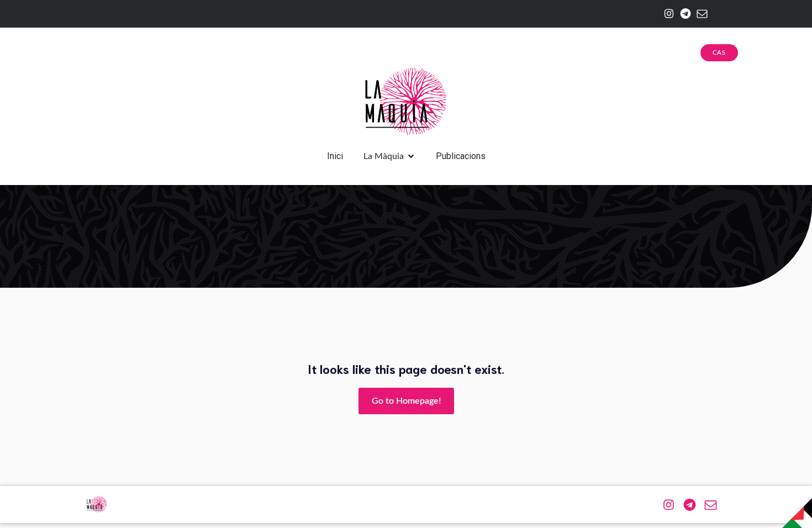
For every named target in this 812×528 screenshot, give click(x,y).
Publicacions (461, 156)
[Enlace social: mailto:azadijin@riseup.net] (699, 14)
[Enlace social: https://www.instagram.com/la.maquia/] (666, 14)
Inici (335, 156)
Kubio (485, 504)
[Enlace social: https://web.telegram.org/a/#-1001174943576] (682, 14)
